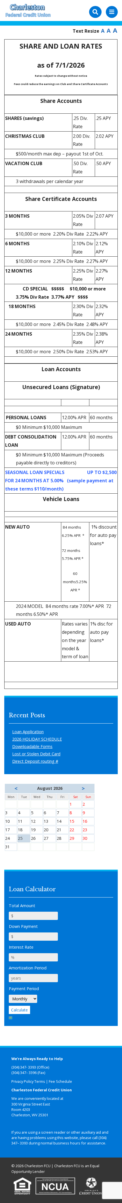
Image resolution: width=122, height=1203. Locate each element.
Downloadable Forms (32, 746)
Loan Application (28, 731)
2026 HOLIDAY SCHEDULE (37, 739)
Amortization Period (28, 968)
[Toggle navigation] (112, 12)
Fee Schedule (60, 1081)
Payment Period (24, 988)
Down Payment (23, 926)
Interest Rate (21, 947)
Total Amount (22, 905)
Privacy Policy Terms (28, 1081)
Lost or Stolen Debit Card (36, 754)
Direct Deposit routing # (35, 761)
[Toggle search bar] (95, 12)
